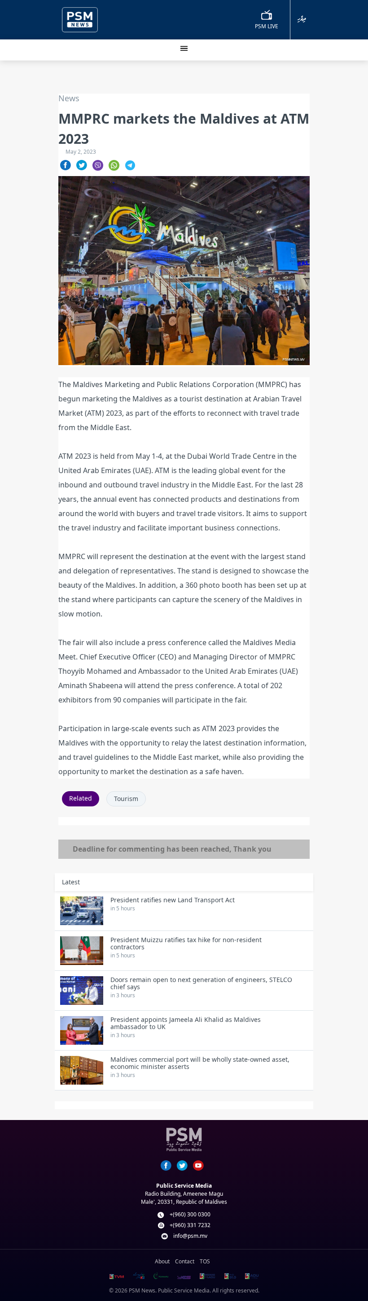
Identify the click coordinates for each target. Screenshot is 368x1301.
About (162, 1261)
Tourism (126, 798)
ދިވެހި (302, 19)
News (68, 98)
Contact (184, 1261)
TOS (205, 1261)
